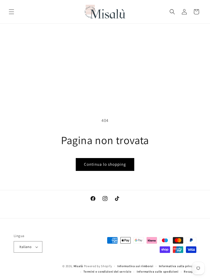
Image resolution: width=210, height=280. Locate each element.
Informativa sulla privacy (178, 266)
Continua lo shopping (105, 164)
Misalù (78, 266)
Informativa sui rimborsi (135, 266)
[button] (11, 12)
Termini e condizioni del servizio (107, 271)
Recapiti (190, 271)
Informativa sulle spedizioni (158, 271)
